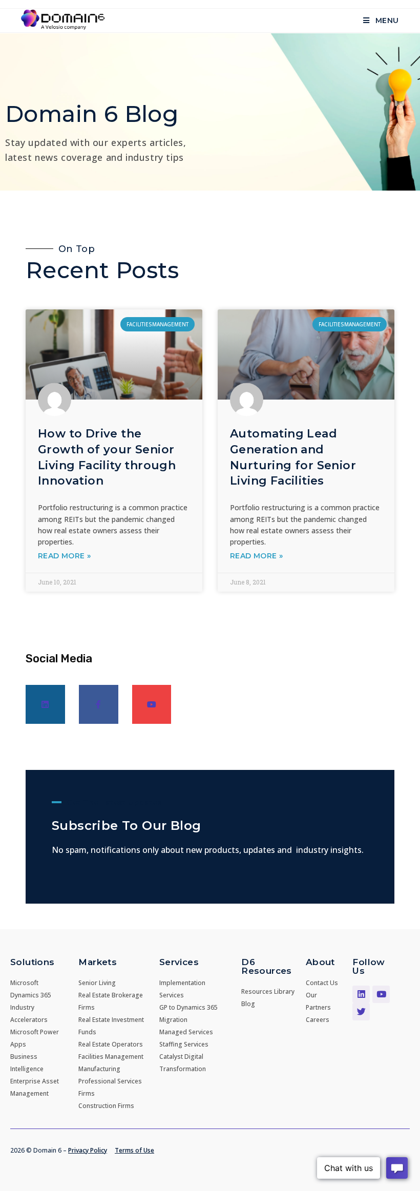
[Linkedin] (45, 704)
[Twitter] (361, 1011)
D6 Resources (266, 966)
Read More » (64, 555)
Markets (97, 962)
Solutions (32, 962)
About (320, 962)
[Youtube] (152, 704)
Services (179, 962)
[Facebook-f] (98, 704)
